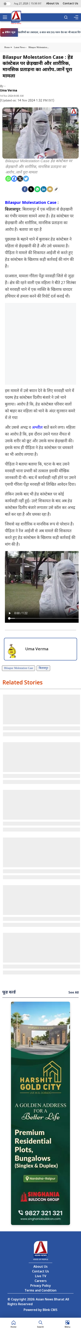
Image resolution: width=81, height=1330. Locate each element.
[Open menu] (6, 17)
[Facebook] (14, 179)
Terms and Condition (40, 1291)
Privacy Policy (40, 1286)
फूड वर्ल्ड (9, 992)
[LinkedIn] (43, 189)
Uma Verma (8, 90)
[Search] (66, 17)
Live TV (40, 1276)
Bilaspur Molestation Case (30, 202)
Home (7, 47)
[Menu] (76, 17)
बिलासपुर (43, 668)
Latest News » (20, 47)
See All (73, 993)
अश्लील (37, 427)
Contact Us (70, 4)
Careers (41, 1281)
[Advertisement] (40, 344)
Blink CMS (50, 1310)
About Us (52, 4)
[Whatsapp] (8, 179)
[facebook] (25, 189)
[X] (20, 179)
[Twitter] (26, 179)
